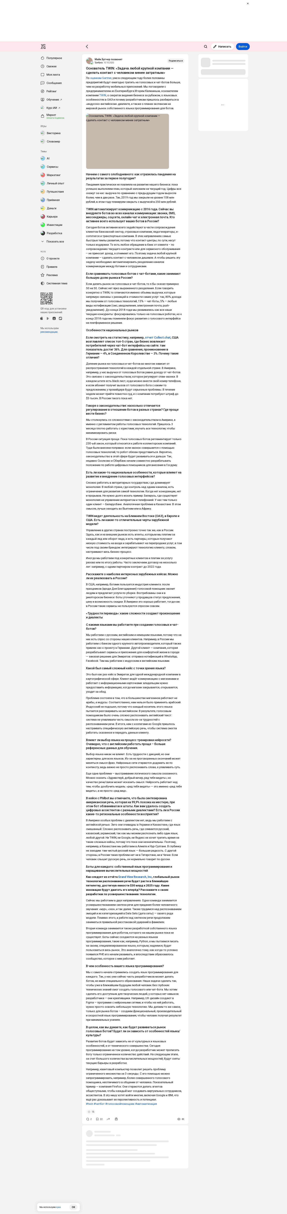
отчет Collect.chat (158, 337)
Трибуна (99, 62)
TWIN (102, 95)
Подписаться (176, 60)
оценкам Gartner (100, 78)
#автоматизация (146, 1103)
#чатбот (99, 1103)
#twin (89, 1103)
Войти (243, 46)
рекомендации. (49, 331)
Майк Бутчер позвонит (108, 59)
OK (73, 1207)
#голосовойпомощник (120, 1103)
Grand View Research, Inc (135, 876)
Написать (224, 46)
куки (58, 1207)
